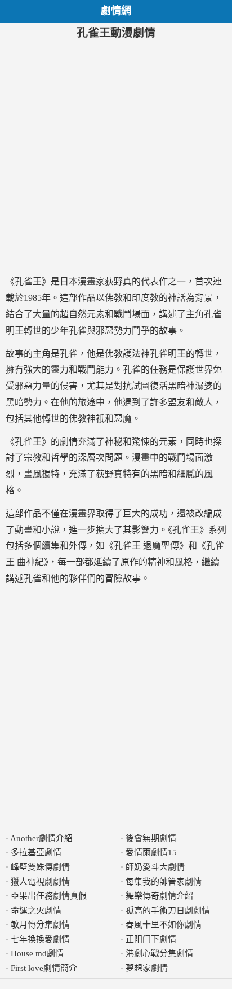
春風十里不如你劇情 (164, 924)
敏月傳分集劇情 (40, 924)
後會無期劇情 (151, 838)
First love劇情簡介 (44, 968)
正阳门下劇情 (151, 939)
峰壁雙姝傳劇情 (40, 867)
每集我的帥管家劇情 (164, 881)
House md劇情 (37, 953)
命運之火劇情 (36, 910)
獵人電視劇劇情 (40, 881)
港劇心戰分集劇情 (159, 953)
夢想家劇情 (147, 968)
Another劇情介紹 (41, 838)
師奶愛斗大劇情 (155, 867)
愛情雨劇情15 (151, 852)
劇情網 (116, 10)
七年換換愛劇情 (40, 939)
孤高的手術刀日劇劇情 (168, 910)
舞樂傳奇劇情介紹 (159, 895)
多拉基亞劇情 (36, 852)
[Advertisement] (116, 157)
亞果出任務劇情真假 (49, 895)
